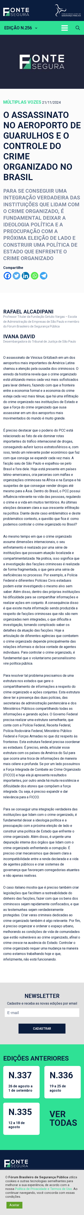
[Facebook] (7, 276)
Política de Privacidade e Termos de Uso (43, 1189)
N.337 (20, 1081)
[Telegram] (43, 276)
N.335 (20, 1118)
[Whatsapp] (34, 276)
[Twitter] (16, 276)
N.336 (61, 1081)
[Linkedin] (25, 276)
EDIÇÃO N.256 (18, 27)
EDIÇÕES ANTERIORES (36, 1058)
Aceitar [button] (14, 1205)
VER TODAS (63, 1118)
